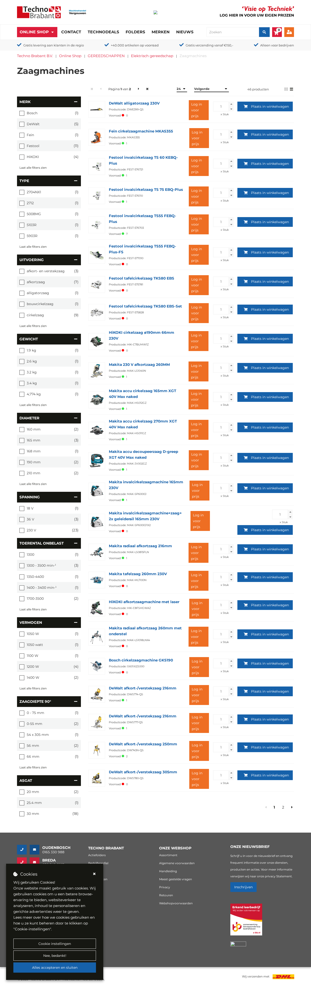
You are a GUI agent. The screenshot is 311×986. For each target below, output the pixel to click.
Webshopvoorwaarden (176, 903)
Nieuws (184, 32)
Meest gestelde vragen (175, 879)
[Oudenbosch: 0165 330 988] (23, 849)
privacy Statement (278, 876)
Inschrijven (243, 887)
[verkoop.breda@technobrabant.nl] (36, 862)
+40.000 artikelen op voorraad (135, 45)
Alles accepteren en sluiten (55, 967)
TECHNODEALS (103, 32)
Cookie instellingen (54, 944)
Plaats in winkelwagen (270, 106)
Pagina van (119, 89)
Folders (135, 32)
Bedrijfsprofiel (98, 863)
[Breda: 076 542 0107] (23, 862)
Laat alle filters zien (33, 167)
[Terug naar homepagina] (39, 11)
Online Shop (34, 32)
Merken (161, 32)
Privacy (164, 887)
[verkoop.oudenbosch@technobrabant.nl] (36, 849)
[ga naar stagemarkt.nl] (246, 922)
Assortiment (168, 855)
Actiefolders (97, 855)
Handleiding (168, 871)
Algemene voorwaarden (177, 863)
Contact (71, 32)
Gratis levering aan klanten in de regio (53, 45)
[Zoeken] (264, 32)
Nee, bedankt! (54, 955)
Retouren (166, 895)
